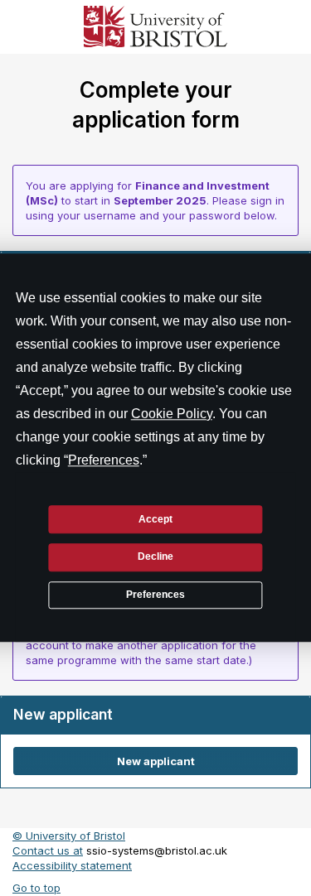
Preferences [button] (103, 460)
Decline (155, 557)
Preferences (155, 594)
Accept (155, 519)
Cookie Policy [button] (171, 414)
